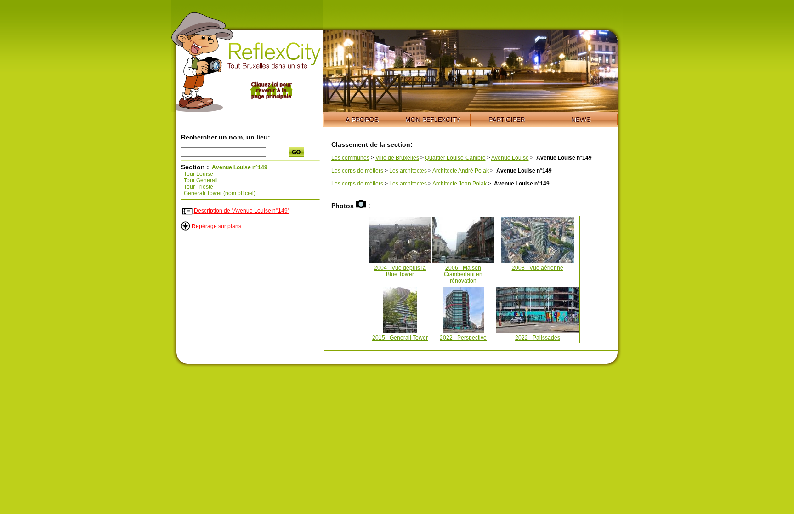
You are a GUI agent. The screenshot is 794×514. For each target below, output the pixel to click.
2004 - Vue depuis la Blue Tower (400, 271)
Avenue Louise (510, 158)
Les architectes (408, 170)
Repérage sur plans (216, 226)
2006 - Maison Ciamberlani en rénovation (463, 274)
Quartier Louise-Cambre (455, 158)
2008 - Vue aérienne (537, 268)
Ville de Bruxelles (397, 158)
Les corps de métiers (357, 170)
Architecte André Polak (460, 170)
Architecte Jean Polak (459, 183)
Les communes (350, 158)
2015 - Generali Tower (400, 338)
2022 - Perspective (463, 338)
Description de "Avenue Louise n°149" (241, 211)
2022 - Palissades (537, 338)
